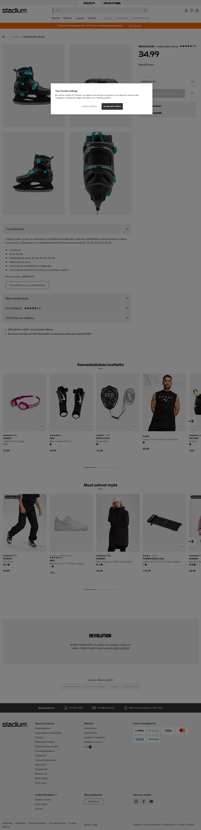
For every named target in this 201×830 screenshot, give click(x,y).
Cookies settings (89, 106)
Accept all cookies (112, 106)
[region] (102, 99)
